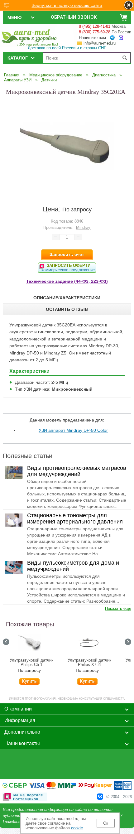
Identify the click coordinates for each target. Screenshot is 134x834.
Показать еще (118, 608)
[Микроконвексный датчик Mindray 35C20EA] (67, 191)
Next (128, 642)
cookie (77, 828)
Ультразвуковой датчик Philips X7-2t (89, 662)
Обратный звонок (74, 17)
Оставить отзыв (67, 309)
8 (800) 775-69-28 (94, 32)
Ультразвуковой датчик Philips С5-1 (31, 662)
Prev (6, 642)
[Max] (121, 38)
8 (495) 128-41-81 (94, 26)
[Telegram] (112, 38)
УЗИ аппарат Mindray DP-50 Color (73, 430)
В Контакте (100, 796)
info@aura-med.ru (100, 43)
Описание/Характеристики (66, 297)
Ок (105, 823)
